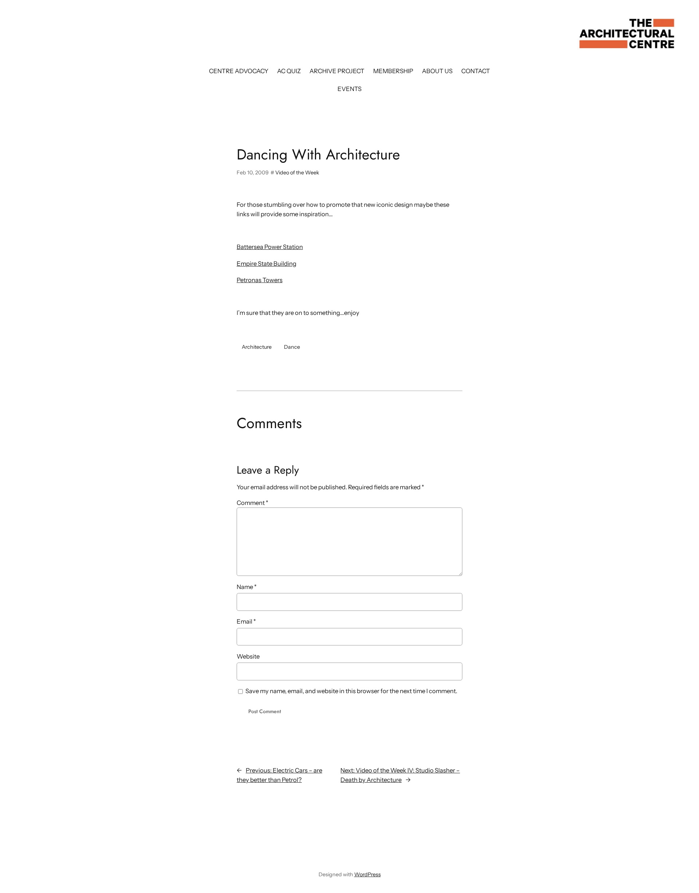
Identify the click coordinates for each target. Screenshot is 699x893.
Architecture (257, 347)
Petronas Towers (260, 280)
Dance (292, 347)
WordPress (367, 874)
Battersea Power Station (270, 246)
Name (247, 586)
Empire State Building (266, 263)
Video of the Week (297, 172)
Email (246, 621)
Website (248, 656)
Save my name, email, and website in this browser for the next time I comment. (351, 691)
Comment (252, 502)
